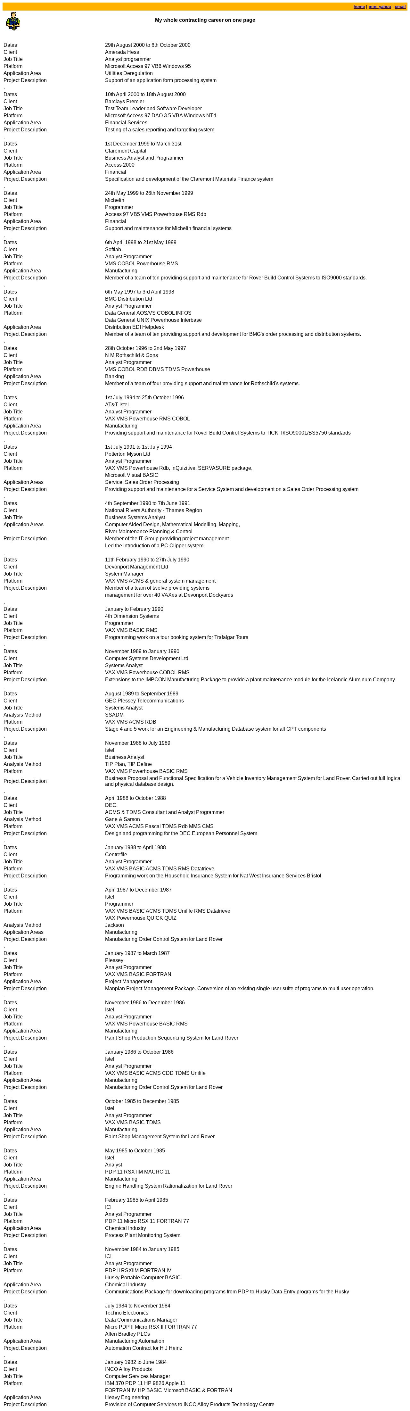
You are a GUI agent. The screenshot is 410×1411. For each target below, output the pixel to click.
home (359, 6)
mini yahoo (380, 6)
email (400, 6)
